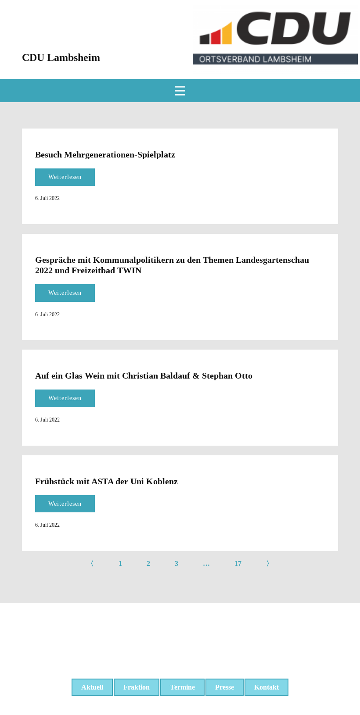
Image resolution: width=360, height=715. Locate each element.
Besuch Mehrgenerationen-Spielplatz (105, 154)
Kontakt (266, 687)
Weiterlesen (65, 177)
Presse (224, 687)
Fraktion (136, 687)
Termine (182, 687)
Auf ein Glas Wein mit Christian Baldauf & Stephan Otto (143, 375)
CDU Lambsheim (61, 57)
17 (237, 563)
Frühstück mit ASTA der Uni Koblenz (106, 481)
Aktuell (92, 687)
